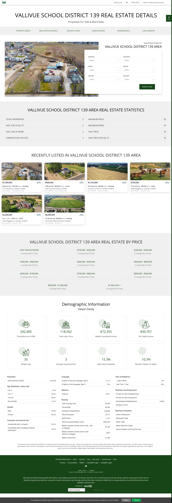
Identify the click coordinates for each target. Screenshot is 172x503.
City (88, 459)
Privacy (62, 463)
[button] (169, 18)
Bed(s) (90, 66)
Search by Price (98, 31)
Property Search (23, 31)
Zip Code (96, 459)
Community (106, 459)
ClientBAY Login (92, 463)
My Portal (136, 2)
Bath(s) (125, 66)
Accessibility (72, 463)
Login (145, 2)
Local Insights (149, 31)
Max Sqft (126, 76)
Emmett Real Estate (63, 459)
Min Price (91, 57)
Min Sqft (91, 76)
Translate (101, 490)
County (82, 459)
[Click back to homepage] (3, 2)
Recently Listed (73, 31)
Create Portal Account (156, 2)
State (75, 459)
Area (115, 459)
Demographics (123, 31)
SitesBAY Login (106, 463)
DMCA (82, 463)
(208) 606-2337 (118, 2)
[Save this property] (39, 165)
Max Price (126, 57)
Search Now (147, 87)
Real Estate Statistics (48, 31)
